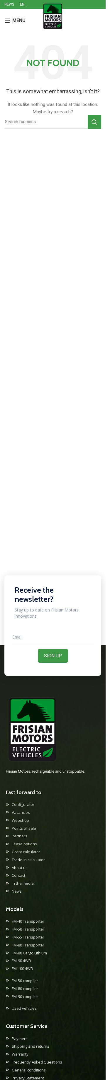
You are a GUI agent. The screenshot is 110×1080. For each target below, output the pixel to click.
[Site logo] (53, 20)
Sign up (53, 656)
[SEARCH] (94, 122)
